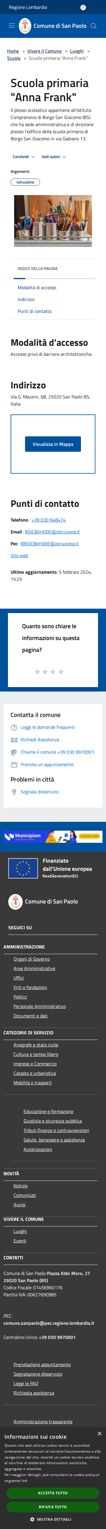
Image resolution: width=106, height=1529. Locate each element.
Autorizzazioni (38, 1149)
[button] (52, 1519)
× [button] (99, 1434)
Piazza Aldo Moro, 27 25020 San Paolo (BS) (47, 1277)
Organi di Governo (32, 958)
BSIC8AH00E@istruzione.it (52, 531)
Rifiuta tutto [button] (53, 1506)
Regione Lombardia (28, 7)
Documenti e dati (31, 1015)
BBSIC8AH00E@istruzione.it (50, 543)
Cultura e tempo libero (36, 1054)
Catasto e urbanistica (35, 1073)
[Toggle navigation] (11, 25)
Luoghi (77, 50)
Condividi (21, 156)
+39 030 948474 (49, 519)
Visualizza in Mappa (53, 444)
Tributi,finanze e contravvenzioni (56, 1130)
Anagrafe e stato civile (36, 1044)
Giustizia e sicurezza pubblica (53, 1120)
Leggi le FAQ (26, 1383)
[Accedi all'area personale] (83, 8)
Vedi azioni (51, 156)
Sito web (19, 555)
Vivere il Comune (45, 50)
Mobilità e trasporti (33, 1082)
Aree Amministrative (34, 968)
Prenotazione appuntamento (42, 1364)
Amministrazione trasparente (43, 1421)
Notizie (21, 1185)
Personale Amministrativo (40, 1006)
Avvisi (20, 1204)
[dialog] (53, 1478)
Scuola (13, 58)
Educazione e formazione (48, 1111)
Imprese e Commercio (35, 1063)
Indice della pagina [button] (37, 268)
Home (13, 50)
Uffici (19, 977)
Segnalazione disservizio (38, 1373)
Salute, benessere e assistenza (54, 1139)
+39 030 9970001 (57, 1337)
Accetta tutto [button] (53, 1493)
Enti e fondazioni (30, 987)
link (24, 1480)
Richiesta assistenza (34, 1392)
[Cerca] (93, 26)
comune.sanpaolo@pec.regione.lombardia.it (49, 1323)
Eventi (20, 1240)
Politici (20, 996)
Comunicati (25, 1195)
